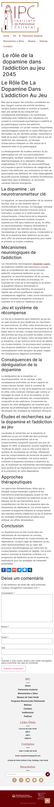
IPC (15, 35)
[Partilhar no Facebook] (3, 570)
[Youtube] (28, 780)
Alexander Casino (41, 263)
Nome (5, 626)
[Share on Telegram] (19, 570)
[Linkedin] (41, 780)
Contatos (7, 46)
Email (4, 637)
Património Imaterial (32, 35)
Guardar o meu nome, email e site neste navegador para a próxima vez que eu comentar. (26, 662)
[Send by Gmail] (14, 570)
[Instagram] (21, 780)
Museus (32, 41)
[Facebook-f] (14, 780)
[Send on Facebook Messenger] (24, 570)
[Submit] (47, 774)
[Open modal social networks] (30, 570)
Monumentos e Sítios (13, 41)
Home (6, 35)
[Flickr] (34, 780)
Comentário (8, 593)
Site (3, 648)
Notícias (43, 41)
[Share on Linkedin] (9, 570)
